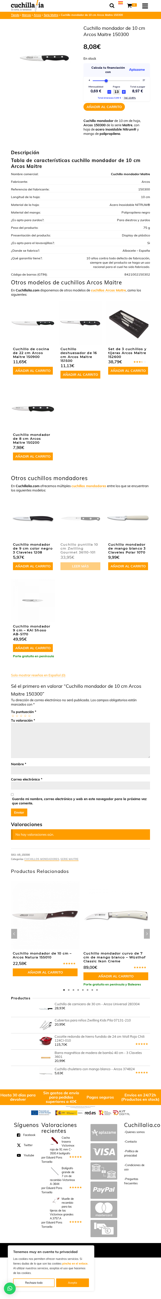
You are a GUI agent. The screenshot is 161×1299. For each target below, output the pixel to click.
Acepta (72, 1283)
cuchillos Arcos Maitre (108, 290)
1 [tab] (64, 990)
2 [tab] (69, 990)
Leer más (80, 566)
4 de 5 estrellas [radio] (25, 715)
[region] (51, 1268)
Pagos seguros (100, 1097)
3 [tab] (73, 990)
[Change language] (120, 2)
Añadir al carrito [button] (32, 371)
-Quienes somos (134, 1132)
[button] (10, 1288)
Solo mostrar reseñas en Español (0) (38, 675)
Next (147, 934)
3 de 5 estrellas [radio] (21, 715)
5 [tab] (83, 990)
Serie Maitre (69, 859)
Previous (14, 934)
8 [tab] (97, 990)
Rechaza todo (34, 1283)
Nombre (18, 764)
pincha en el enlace (75, 1263)
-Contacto (130, 1141)
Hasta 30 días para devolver (18, 1097)
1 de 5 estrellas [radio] (12, 715)
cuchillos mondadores (88, 486)
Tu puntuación (23, 712)
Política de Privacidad (106, 1248)
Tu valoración (23, 720)
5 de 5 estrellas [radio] (29, 715)
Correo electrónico (26, 779)
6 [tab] (88, 990)
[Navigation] (145, 6)
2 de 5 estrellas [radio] (16, 715)
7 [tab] (92, 990)
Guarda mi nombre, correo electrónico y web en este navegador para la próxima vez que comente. (79, 801)
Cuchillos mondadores (41, 859)
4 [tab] (78, 990)
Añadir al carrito (104, 107)
